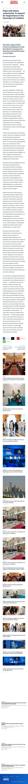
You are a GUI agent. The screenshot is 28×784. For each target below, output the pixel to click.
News (7, 7)
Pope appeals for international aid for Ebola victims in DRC (14, 636)
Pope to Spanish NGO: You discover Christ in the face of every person (14, 602)
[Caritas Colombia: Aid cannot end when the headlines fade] (14, 677)
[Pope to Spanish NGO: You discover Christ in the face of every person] (14, 610)
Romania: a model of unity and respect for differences (7, 348)
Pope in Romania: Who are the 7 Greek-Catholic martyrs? (20, 348)
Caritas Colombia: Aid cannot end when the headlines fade (13, 669)
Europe (4, 600)
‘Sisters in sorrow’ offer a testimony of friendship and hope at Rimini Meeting (13, 652)
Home (4, 7)
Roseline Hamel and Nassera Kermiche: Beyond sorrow (13, 585)
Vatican (4, 566)
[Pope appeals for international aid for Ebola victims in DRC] (14, 644)
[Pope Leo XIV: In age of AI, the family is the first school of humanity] (14, 517)
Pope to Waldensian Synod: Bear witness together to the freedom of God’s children (13, 568)
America (4, 667)
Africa (4, 633)
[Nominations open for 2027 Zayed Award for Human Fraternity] (14, 487)
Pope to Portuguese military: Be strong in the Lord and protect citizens (13, 619)
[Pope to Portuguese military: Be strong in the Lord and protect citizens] (14, 627)
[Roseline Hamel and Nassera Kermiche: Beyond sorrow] (14, 593)
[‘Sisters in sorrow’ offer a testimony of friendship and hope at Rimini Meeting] (14, 661)
